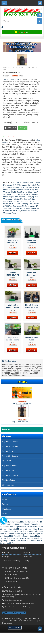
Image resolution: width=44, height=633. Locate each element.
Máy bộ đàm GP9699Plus (31, 241)
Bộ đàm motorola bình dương (13, 533)
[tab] (4, 136)
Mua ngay (23, 128)
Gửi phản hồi (16, 627)
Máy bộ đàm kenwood (10, 446)
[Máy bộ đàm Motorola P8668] (12, 297)
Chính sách (31, 9)
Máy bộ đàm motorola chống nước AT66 (12, 339)
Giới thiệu (8, 9)
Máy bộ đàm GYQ (8, 470)
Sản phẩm (8, 429)
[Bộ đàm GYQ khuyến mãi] (22, 392)
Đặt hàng (12, 253)
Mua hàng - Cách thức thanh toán (16, 571)
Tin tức (4, 499)
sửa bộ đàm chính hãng (28, 529)
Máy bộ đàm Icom (8, 451)
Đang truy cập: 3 (19, 613)
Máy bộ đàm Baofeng (10, 456)
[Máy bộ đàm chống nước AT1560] (31, 264)
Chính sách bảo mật (11, 581)
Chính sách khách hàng (12, 561)
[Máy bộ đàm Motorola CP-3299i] (12, 232)
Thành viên (28, 556)
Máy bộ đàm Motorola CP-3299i (12, 242)
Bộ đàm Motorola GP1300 (13, 79)
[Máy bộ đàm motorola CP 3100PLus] (22, 410)
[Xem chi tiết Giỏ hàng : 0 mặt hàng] (15, 32)
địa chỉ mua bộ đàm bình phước (12, 524)
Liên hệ (39, 9)
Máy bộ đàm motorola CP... (22, 421)
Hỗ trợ (4, 514)
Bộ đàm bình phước (15, 526)
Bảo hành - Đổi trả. (11, 575)
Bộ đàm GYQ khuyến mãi (22, 403)
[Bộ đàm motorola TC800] (31, 329)
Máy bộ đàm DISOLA (10, 475)
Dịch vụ (5, 504)
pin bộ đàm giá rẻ (18, 531)
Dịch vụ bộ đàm (8, 485)
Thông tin (7, 556)
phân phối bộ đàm (33, 540)
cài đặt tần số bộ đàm (34, 531)
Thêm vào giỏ (12, 127)
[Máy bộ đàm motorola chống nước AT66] (12, 329)
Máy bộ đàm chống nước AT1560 (31, 274)
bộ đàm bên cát (29, 526)
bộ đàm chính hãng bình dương (23, 536)
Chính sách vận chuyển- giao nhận (17, 578)
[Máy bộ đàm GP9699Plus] (31, 232)
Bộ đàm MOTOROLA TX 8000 (12, 274)
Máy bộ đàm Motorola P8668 (12, 306)
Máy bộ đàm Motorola (10, 441)
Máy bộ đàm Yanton (9, 465)
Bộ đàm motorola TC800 (31, 338)
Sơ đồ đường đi (19, 9)
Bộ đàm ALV (6, 461)
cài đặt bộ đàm (19, 540)
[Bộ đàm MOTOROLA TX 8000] (12, 264)
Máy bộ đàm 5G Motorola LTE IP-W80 (31, 307)
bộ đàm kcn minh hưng (31, 522)
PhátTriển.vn (31, 621)
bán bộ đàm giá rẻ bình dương (20, 538)
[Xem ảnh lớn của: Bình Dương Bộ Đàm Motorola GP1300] (22, 59)
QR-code (8, 613)
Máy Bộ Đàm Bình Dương (27, 618)
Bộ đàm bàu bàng (9, 361)
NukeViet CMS (12, 621)
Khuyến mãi (6, 509)
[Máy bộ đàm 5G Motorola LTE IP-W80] (31, 297)
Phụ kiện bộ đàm (8, 480)
